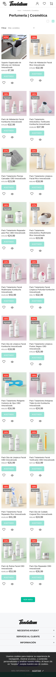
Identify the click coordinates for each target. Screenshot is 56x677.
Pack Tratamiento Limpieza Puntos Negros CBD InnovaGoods (40, 346)
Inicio (19, 10)
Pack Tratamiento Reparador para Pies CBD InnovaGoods (13, 231)
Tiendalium (18, 3)
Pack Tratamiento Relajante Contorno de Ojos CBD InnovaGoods (13, 403)
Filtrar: (4, 28)
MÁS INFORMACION (20, 671)
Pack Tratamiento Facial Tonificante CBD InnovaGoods (42, 458)
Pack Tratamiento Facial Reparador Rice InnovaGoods (13, 513)
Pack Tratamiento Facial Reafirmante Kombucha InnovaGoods (11, 289)
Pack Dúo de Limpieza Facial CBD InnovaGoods (13, 458)
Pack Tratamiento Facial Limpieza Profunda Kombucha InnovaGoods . (41, 289)
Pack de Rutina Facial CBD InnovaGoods (12, 567)
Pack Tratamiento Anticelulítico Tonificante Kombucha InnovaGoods (39, 121)
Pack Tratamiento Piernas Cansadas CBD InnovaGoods (13, 177)
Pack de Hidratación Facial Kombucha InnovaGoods (12, 120)
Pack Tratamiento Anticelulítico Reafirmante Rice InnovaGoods (40, 232)
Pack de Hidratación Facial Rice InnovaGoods (40, 63)
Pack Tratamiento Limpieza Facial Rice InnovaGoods (40, 177)
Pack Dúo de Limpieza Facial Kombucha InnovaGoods (13, 345)
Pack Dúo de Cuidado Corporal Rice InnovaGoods (40, 513)
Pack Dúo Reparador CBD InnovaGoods (40, 567)
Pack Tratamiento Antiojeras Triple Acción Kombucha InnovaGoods (41, 403)
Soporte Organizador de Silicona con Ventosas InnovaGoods (11, 64)
